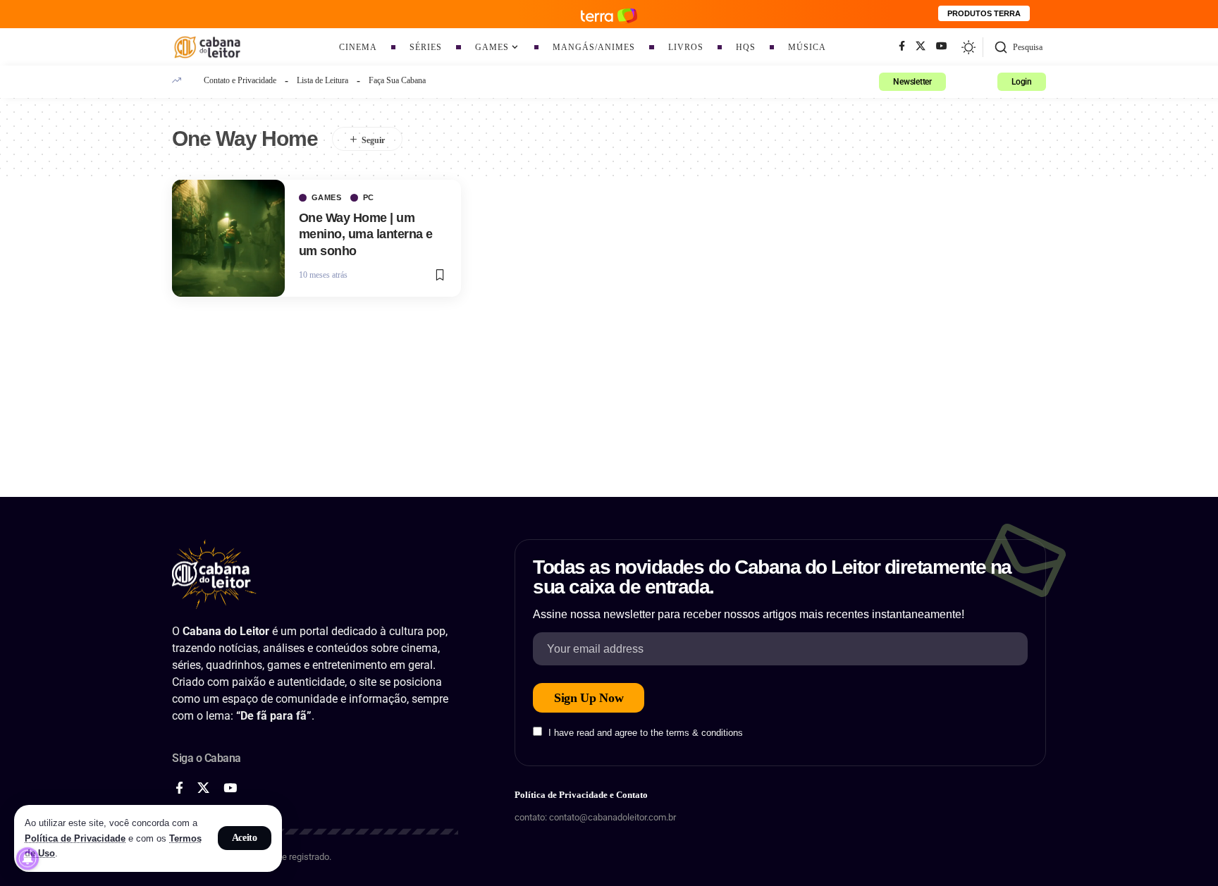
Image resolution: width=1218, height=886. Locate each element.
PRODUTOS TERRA (984, 13)
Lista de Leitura (322, 80)
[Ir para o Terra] (609, 14)
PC (368, 198)
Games (327, 198)
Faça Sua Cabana (397, 80)
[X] (920, 46)
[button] (245, 838)
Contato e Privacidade (240, 80)
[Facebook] (902, 46)
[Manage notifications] (27, 858)
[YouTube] (942, 46)
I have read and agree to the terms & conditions (645, 732)
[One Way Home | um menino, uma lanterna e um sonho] (228, 238)
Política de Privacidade (75, 838)
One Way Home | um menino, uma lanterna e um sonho (366, 234)
